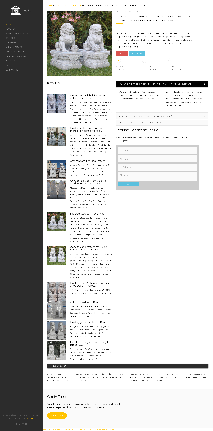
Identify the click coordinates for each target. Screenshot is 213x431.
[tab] (162, 84)
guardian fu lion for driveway (75, 429)
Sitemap (30, 418)
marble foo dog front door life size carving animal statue (168, 377)
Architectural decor (17, 33)
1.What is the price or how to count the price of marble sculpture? (155, 84)
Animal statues (14, 47)
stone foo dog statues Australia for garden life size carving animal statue (141, 377)
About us (11, 29)
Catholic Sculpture (16, 56)
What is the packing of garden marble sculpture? (145, 116)
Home (8, 24)
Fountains (11, 42)
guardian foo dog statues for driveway (50, 429)
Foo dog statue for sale (71, 5)
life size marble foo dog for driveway (101, 429)
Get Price (122, 53)
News (56, 5)
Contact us (12, 70)
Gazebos (10, 38)
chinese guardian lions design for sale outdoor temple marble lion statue (57, 377)
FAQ (8, 65)
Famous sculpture (16, 52)
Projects (11, 61)
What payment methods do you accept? (140, 122)
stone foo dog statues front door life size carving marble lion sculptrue (86, 377)
